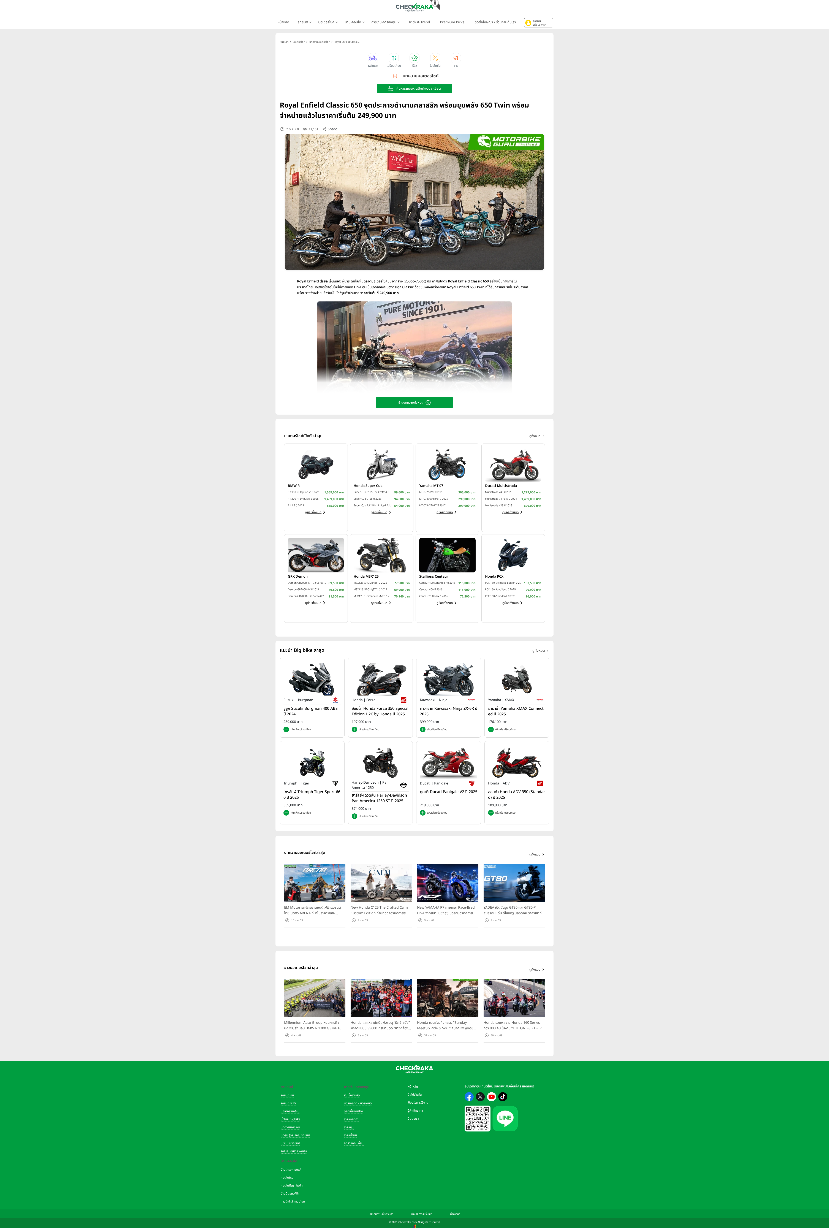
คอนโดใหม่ (287, 1177)
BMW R (294, 485)
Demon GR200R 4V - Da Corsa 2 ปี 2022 (307, 583)
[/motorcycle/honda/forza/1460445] (380, 679)
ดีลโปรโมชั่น (415, 1094)
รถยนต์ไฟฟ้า (288, 1103)
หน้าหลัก (283, 22)
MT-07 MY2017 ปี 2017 (432, 505)
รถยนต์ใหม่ (287, 1095)
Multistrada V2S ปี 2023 (498, 505)
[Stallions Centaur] (447, 555)
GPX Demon (298, 576)
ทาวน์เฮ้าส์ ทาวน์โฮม (293, 1201)
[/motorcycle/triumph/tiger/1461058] (312, 762)
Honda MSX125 (366, 576)
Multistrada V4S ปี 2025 (498, 492)
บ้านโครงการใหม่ (291, 1169)
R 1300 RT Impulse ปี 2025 (303, 499)
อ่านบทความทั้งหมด (410, 402)
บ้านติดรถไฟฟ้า (290, 1193)
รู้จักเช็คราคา (415, 1110)
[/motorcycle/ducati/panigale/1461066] (448, 762)
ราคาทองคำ (351, 1119)
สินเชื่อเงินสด (352, 1095)
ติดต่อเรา (413, 1118)
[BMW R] (316, 464)
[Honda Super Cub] (382, 464)
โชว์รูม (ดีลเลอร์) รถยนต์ (295, 1135)
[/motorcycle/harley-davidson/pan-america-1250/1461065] (380, 762)
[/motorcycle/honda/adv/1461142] (517, 762)
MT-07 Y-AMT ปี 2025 (431, 492)
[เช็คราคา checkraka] (414, 7)
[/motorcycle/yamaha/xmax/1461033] (517, 679)
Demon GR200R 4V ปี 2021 (303, 589)
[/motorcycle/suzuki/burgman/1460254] (312, 679)
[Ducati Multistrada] (513, 464)
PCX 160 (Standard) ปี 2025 (500, 596)
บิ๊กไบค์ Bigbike (290, 1119)
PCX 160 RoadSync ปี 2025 (500, 589)
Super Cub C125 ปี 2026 (367, 499)
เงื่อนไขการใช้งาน (418, 1102)
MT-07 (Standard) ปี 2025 (433, 499)
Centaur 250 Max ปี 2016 (433, 596)
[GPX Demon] (316, 555)
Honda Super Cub (368, 485)
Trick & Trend (419, 22)
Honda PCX (494, 576)
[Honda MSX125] (382, 555)
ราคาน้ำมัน (350, 1135)
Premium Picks (452, 22)
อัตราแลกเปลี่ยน (354, 1143)
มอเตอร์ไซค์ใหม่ (290, 1111)
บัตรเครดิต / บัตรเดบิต (358, 1103)
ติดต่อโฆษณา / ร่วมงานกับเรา (495, 22)
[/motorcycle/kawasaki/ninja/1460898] (448, 679)
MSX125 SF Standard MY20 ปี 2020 (373, 596)
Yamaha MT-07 (431, 485)
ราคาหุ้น (349, 1127)
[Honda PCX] (513, 555)
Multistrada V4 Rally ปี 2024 (501, 499)
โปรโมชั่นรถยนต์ (290, 1143)
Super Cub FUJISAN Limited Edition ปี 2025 (373, 505)
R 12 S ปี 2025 (296, 505)
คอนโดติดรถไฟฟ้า (292, 1185)
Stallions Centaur (433, 576)
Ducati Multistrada (501, 485)
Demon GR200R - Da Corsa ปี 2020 (307, 596)
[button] (538, 22)
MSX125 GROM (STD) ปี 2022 (370, 589)
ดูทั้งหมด (538, 650)
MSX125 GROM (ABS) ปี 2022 (370, 583)
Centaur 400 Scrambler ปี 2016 (437, 583)
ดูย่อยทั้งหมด (313, 512)
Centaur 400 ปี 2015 (431, 589)
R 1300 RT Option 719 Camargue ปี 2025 (305, 492)
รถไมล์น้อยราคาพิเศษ (294, 1151)
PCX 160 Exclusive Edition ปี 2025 (503, 583)
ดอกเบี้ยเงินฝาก (353, 1111)
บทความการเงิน (290, 1127)
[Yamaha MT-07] (447, 464)
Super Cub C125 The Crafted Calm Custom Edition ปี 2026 (373, 492)
